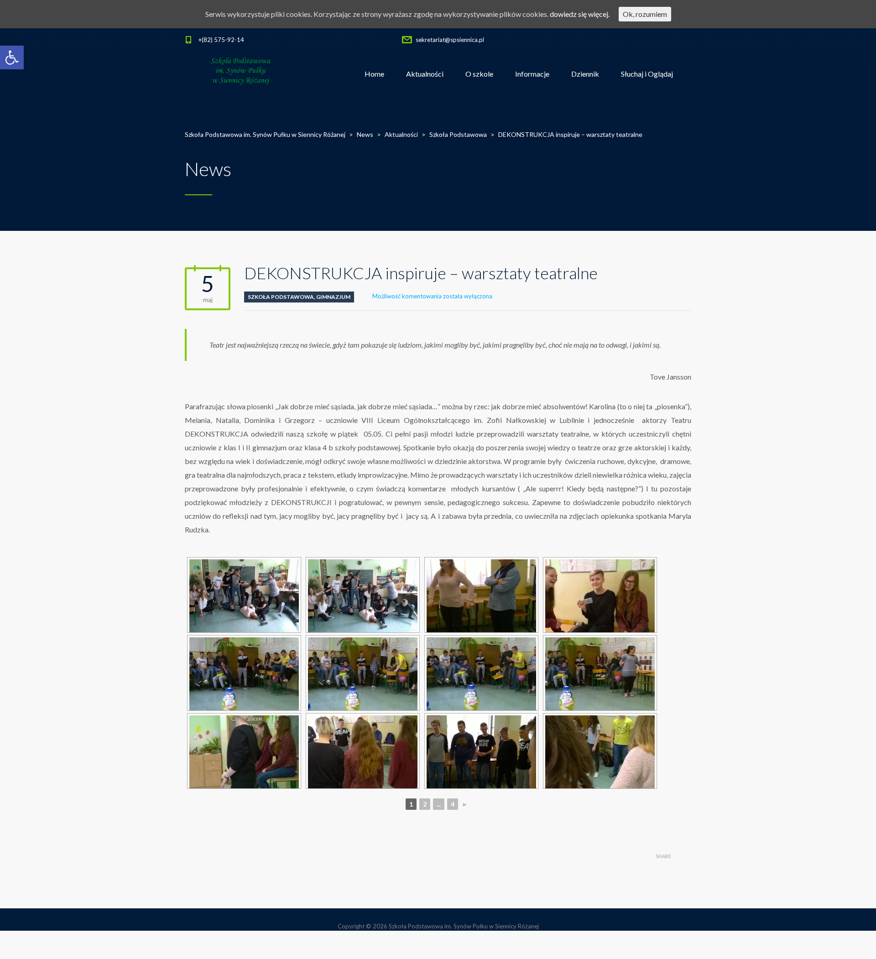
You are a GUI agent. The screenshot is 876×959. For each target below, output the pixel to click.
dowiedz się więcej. (580, 14)
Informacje (532, 73)
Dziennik (585, 73)
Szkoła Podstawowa (281, 296)
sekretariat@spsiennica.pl (450, 39)
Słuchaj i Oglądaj (647, 73)
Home (374, 73)
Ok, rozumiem (645, 14)
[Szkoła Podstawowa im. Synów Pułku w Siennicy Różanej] (241, 74)
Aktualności (424, 73)
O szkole (479, 73)
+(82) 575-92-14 (221, 39)
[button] (12, 57)
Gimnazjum (333, 296)
